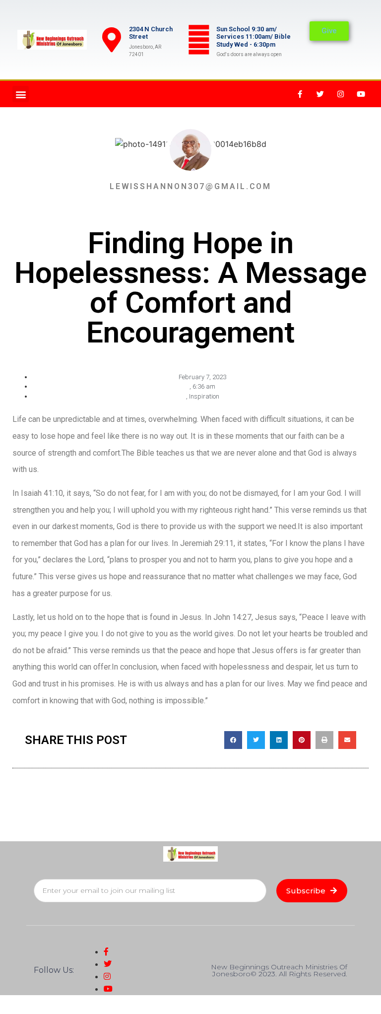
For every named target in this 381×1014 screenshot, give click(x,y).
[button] (20, 94)
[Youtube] (361, 94)
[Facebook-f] (300, 94)
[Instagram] (340, 94)
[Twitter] (320, 94)
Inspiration (204, 396)
